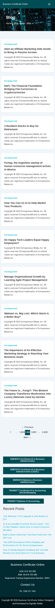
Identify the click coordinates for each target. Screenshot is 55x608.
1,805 (33, 432)
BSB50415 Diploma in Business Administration (27, 481)
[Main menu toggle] (49, 4)
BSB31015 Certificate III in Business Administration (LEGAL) (27, 470)
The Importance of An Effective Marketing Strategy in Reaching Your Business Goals (26, 353)
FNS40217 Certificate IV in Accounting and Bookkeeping (27, 491)
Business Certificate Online (15, 4)
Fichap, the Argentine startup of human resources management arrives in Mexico (27, 166)
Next (27, 437)
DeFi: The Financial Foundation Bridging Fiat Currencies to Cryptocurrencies (23, 89)
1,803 (21, 432)
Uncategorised (10, 44)
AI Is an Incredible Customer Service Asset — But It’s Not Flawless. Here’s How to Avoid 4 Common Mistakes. (26, 527)
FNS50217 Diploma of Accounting (23, 501)
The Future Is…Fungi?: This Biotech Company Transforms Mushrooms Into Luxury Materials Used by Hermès (27, 393)
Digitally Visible (36, 603)
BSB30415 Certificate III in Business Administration (27, 460)
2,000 (44, 432)
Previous (27, 427)
